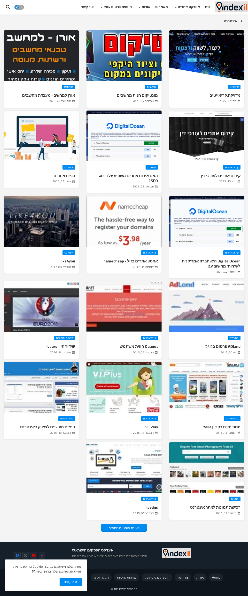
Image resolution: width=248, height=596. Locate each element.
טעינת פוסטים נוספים (124, 528)
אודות (146, 7)
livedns (152, 507)
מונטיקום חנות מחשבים (137, 95)
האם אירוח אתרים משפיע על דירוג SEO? (128, 178)
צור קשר (87, 7)
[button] (19, 7)
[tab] (207, 7)
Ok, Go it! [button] (71, 582)
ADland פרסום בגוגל (222, 346)
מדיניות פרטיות (126, 577)
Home (216, 577)
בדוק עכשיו (43, 571)
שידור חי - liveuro (60, 346)
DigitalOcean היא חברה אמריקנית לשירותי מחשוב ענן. (211, 264)
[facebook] (17, 555)
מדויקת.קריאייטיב (225, 95)
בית (207, 7)
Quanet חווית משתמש (139, 346)
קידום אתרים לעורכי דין (220, 175)
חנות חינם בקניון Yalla (221, 427)
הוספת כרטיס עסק (118, 7)
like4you (68, 261)
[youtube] (34, 555)
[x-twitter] (25, 555)
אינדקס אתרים (189, 7)
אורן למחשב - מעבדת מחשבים (48, 95)
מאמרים (161, 7)
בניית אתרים (64, 175)
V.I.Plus (151, 427)
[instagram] (42, 555)
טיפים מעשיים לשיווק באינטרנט (47, 427)
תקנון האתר (101, 577)
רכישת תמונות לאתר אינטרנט (215, 507)
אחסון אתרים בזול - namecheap (130, 261)
